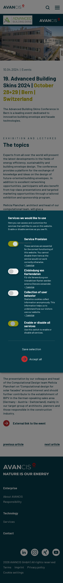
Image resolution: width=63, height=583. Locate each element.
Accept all (35, 359)
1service (29, 265)
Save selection (31, 349)
